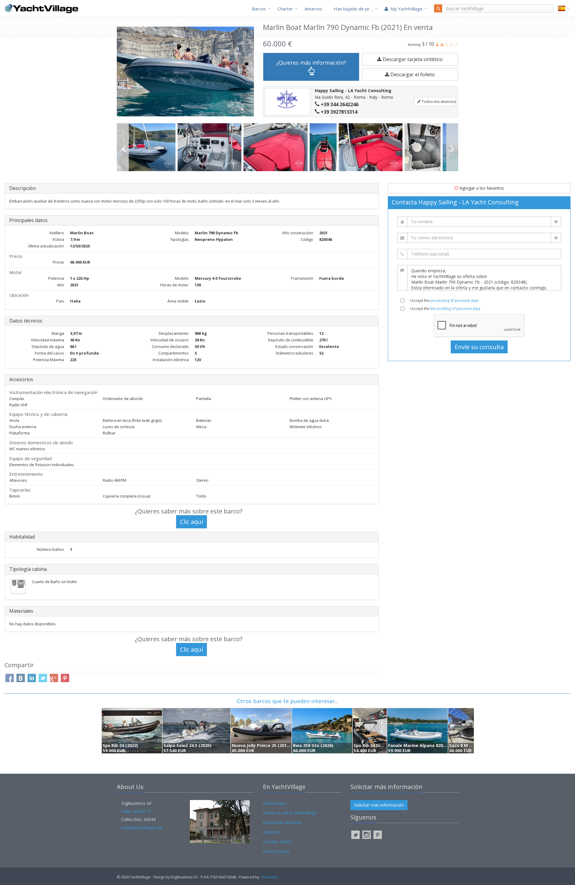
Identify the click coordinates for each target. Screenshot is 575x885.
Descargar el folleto (412, 74)
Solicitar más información (379, 805)
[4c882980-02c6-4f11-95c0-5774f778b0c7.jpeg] (424, 147)
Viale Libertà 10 (136, 811)
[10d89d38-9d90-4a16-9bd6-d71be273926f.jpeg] (324, 147)
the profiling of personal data (455, 308)
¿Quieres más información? (311, 62)
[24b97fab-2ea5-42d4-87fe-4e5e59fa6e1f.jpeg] (276, 147)
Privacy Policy (276, 851)
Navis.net (269, 877)
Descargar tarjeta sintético (412, 59)
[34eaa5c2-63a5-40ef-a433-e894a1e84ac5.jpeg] (147, 147)
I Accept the (444, 300)
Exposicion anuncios (282, 822)
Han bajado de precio (356, 9)
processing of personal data (454, 300)
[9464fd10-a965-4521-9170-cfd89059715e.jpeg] (210, 147)
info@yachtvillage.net (141, 828)
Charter (285, 9)
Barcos (259, 9)
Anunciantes (275, 803)
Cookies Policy (277, 842)
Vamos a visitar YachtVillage (290, 813)
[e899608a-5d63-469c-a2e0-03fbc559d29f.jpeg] (372, 147)
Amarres (313, 9)
